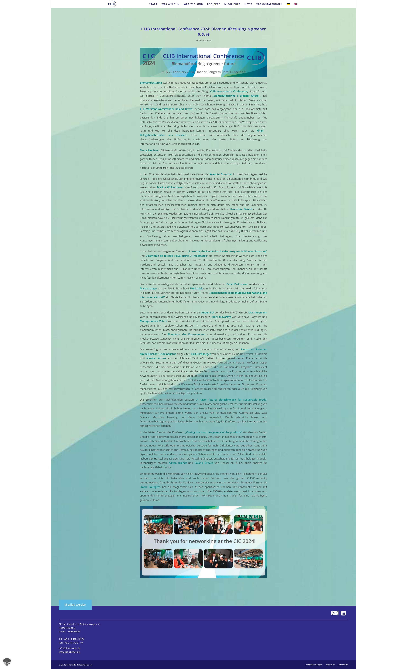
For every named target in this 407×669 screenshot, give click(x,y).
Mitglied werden (75, 604)
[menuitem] (153, 4)
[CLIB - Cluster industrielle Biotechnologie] (112, 4)
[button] (7, 662)
